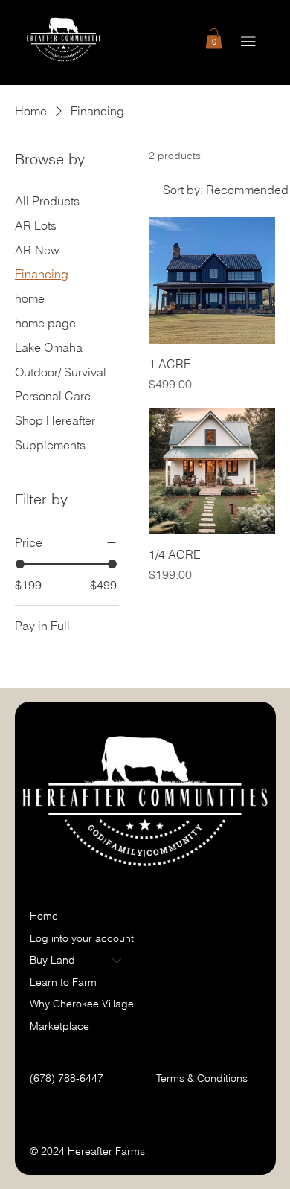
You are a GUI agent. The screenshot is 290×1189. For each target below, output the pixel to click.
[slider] (20, 564)
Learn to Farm (63, 982)
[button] (213, 38)
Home (44, 916)
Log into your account (82, 938)
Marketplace (59, 1026)
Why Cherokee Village (82, 1003)
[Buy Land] (117, 960)
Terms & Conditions (203, 1078)
